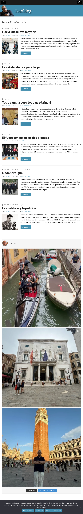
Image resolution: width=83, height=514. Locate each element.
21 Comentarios (26, 211)
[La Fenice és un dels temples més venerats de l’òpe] (41, 367)
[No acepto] (80, 507)
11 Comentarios (26, 70)
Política (18, 28)
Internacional (9, 28)
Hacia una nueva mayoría (19, 32)
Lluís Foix (7, 35)
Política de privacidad (53, 511)
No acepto (39, 511)
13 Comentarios (26, 35)
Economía (26, 169)
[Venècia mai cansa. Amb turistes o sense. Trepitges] (41, 447)
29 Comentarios (26, 105)
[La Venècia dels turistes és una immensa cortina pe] (41, 288)
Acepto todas (28, 511)
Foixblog (23, 11)
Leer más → (26, 53)
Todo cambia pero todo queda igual (26, 102)
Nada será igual (12, 173)
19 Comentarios (26, 176)
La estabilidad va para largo (21, 67)
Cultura (25, 205)
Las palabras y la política (19, 208)
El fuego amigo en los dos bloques (25, 137)
